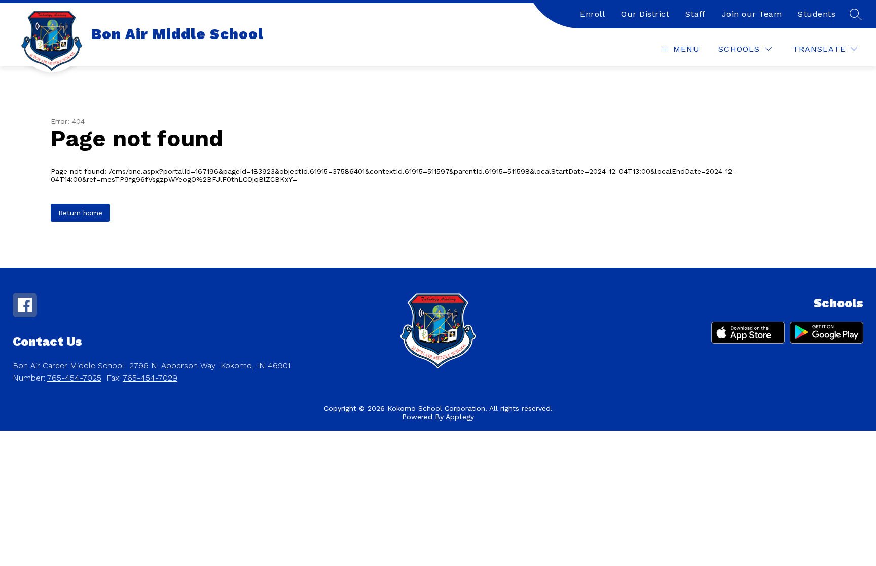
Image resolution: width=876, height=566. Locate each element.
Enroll (592, 14)
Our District (645, 14)
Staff (695, 14)
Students (816, 14)
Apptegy (460, 416)
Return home (80, 213)
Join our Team (752, 14)
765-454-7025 (74, 378)
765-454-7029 (150, 378)
